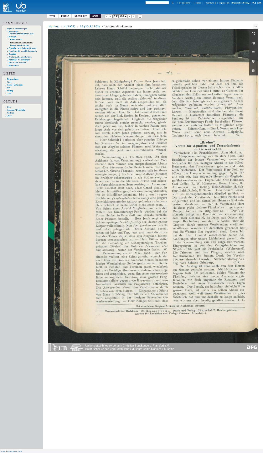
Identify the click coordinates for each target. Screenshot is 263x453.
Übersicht (81, 15)
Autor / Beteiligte (15, 85)
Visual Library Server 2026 (11, 451)
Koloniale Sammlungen (19, 60)
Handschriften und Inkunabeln (23, 51)
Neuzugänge (13, 79)
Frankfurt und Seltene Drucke (22, 48)
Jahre (10, 116)
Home (198, 3)
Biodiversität (16, 39)
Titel (52, 15)
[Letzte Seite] (133, 16)
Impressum (224, 3)
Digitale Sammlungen (17, 29)
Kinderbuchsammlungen (20, 57)
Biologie (12, 37)
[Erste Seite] (106, 16)
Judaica (12, 54)
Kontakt (210, 3)
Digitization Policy (240, 3)
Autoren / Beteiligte (16, 110)
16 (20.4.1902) (90, 26)
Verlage (10, 113)
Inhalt (65, 15)
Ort (8, 88)
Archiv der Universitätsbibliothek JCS (21, 32)
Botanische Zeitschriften (21, 42)
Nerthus (54, 26)
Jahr (9, 93)
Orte (9, 107)
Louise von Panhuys (19, 45)
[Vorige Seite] (110, 16)
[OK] (172, 2)
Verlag (10, 91)
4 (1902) (69, 26)
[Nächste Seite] (130, 16)
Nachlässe (14, 65)
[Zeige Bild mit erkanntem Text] (140, 16)
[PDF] (253, 61)
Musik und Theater (17, 63)
